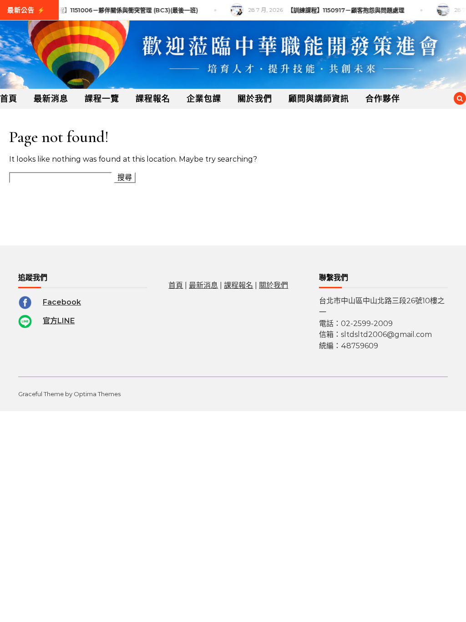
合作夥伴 (382, 99)
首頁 (8, 99)
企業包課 (204, 99)
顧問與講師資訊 (319, 99)
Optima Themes (97, 394)
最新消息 (51, 99)
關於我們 (255, 99)
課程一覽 (102, 99)
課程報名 (153, 99)
